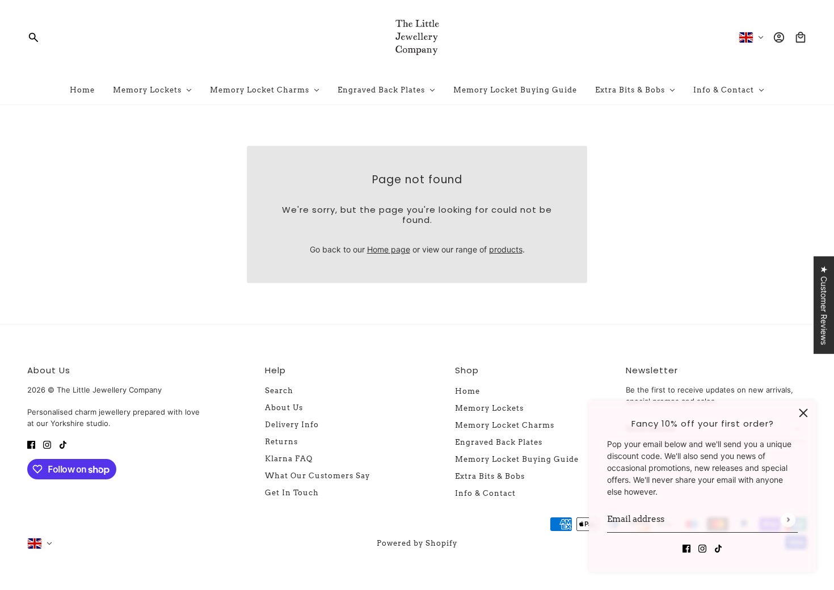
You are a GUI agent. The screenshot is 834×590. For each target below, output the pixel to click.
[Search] (33, 37)
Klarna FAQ (289, 458)
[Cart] (800, 37)
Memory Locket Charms (504, 425)
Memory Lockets (489, 408)
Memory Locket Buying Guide (517, 459)
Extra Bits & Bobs (490, 476)
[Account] (779, 37)
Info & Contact (485, 493)
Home (467, 391)
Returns (281, 441)
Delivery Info (292, 424)
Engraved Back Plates (498, 442)
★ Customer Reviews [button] (824, 305)
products (506, 249)
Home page (388, 249)
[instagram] (702, 547)
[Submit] (787, 519)
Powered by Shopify (417, 543)
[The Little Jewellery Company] (417, 37)
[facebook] (686, 547)
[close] (803, 413)
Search (279, 390)
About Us (284, 407)
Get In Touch (292, 492)
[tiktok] (718, 547)
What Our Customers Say (317, 475)
